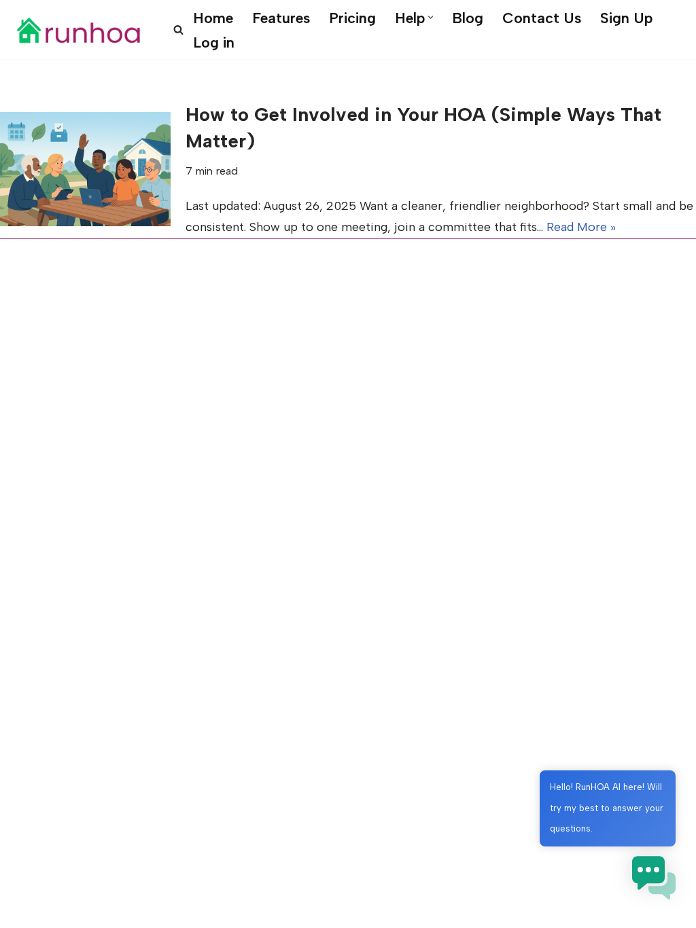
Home (213, 17)
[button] (430, 17)
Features (281, 17)
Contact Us (541, 17)
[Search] (178, 29)
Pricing (352, 17)
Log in (213, 42)
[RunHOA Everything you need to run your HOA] (78, 30)
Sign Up (626, 17)
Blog (467, 17)
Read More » (581, 226)
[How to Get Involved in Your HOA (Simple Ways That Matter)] (85, 169)
